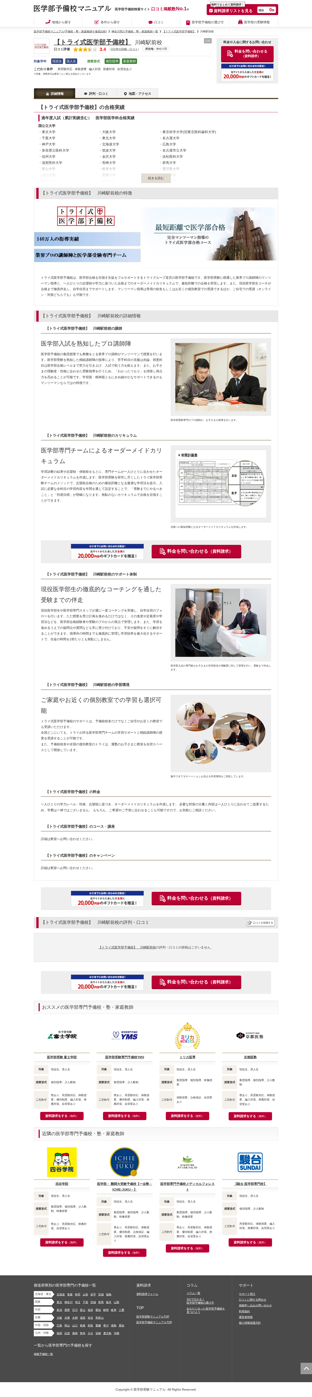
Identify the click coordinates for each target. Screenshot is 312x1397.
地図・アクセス (140, 93)
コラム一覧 (193, 1293)
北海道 (61, 1294)
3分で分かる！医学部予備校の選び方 (200, 1301)
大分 (90, 1333)
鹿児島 (107, 1333)
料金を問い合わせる (200, 551)
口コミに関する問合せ (252, 1299)
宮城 (101, 1294)
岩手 (93, 1294)
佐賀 (67, 1333)
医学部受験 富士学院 (62, 1057)
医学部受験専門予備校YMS (124, 1057)
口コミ (159, 22)
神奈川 (68, 1302)
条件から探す (110, 22)
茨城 (93, 1302)
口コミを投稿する (263, 922)
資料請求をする (62, 1116)
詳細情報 (57, 93)
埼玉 (77, 1302)
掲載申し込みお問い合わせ (255, 1305)
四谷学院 (62, 1184)
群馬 (101, 1302)
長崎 (75, 1333)
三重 (121, 1310)
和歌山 (99, 1317)
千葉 (85, 1302)
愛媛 (98, 1325)
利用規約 (244, 1311)
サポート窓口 (247, 1294)
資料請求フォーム (147, 1294)
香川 (106, 1325)
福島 (108, 1294)
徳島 (113, 1325)
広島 (59, 1325)
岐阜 (113, 1310)
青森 (70, 1294)
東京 (59, 1302)
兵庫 (67, 1317)
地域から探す (61, 22)
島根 (82, 1325)
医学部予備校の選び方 (208, 22)
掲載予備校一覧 (43, 1354)
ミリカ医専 (188, 1057)
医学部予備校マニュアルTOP (154, 1322)
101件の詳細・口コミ (124, 49)
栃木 (108, 1302)
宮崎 (98, 1333)
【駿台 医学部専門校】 (250, 1184)
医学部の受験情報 (257, 22)
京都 (75, 1317)
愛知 (98, 1310)
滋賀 (82, 1317)
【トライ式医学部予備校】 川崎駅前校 (127, 947)
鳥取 (90, 1325)
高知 (121, 1325)
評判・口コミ (98, 93)
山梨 (116, 1302)
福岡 (59, 1333)
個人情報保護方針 (250, 1322)
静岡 (106, 1310)
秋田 (77, 1294)
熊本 (82, 1333)
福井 (90, 1310)
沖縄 (116, 1333)
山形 (85, 1294)
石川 (75, 1310)
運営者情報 (246, 1317)
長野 (67, 1310)
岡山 (67, 1325)
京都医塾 (250, 1057)
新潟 (59, 1310)
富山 (82, 1310)
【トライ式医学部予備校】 (92, 42)
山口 (75, 1325)
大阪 (59, 1317)
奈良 (90, 1317)
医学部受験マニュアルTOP (152, 1316)
